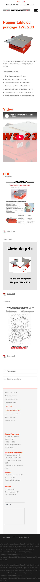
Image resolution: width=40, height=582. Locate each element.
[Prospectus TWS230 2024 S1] (20, 203)
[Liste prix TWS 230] (20, 266)
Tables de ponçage (10, 403)
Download (11, 231)
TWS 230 (9, 406)
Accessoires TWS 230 (13, 410)
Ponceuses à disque (11, 399)
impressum (6, 537)
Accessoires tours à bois (12, 414)
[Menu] (34, 10)
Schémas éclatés (10, 421)
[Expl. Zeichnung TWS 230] (20, 328)
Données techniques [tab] (14, 379)
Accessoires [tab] (11, 371)
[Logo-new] (16, 10)
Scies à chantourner (11, 392)
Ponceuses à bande (11, 396)
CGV (13, 537)
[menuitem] (34, 10)
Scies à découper (10, 417)
